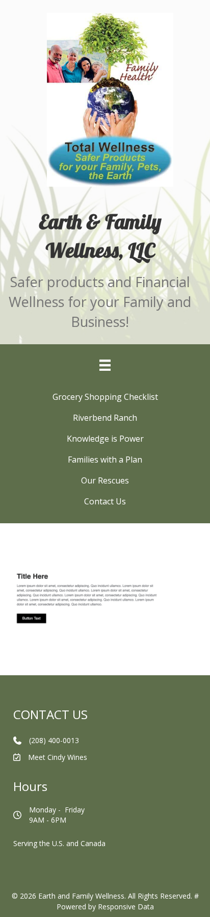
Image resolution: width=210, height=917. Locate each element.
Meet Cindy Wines (57, 757)
